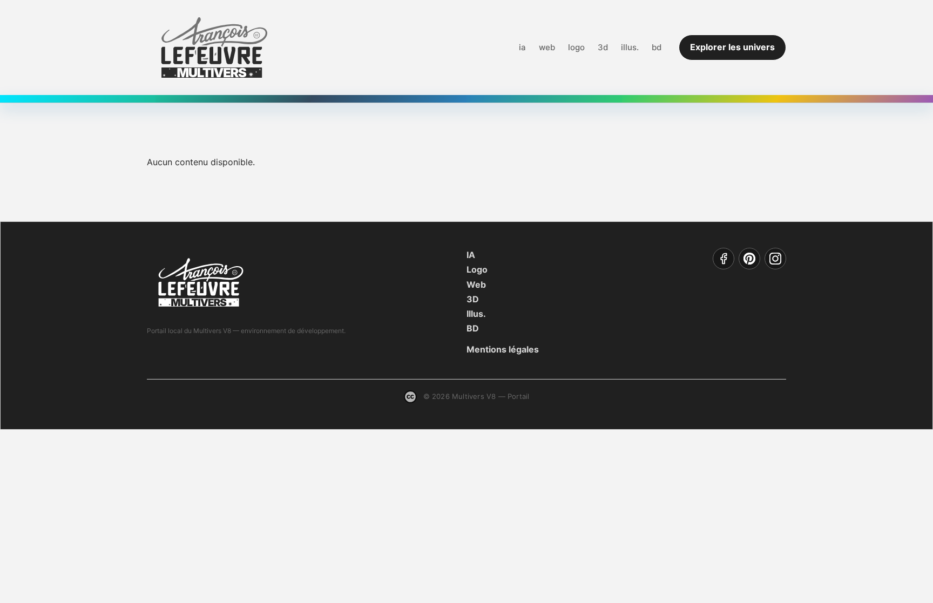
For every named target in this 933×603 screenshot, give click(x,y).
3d (603, 47)
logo (576, 47)
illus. (630, 47)
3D (472, 299)
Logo (477, 269)
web (547, 47)
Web (476, 284)
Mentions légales (502, 349)
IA (470, 254)
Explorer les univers (732, 47)
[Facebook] (723, 258)
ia (522, 47)
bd (656, 47)
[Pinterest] (749, 258)
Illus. (476, 313)
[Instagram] (775, 258)
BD (472, 328)
